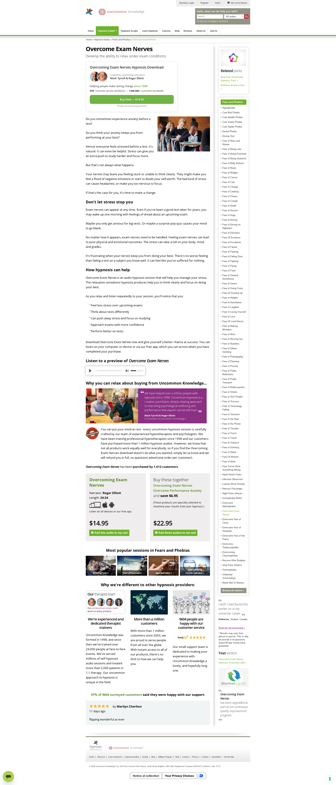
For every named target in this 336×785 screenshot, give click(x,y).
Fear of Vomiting (230, 447)
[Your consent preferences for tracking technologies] (330, 779)
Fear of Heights (230, 297)
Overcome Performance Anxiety (177, 490)
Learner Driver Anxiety (233, 484)
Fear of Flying (229, 266)
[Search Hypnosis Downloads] (246, 16)
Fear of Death (229, 205)
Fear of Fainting (230, 251)
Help (177, 766)
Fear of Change (230, 187)
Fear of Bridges (230, 172)
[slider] (108, 370)
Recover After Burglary (233, 560)
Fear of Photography (232, 356)
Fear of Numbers (230, 343)
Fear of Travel (229, 438)
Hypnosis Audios (106, 31)
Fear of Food (228, 270)
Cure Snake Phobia (232, 122)
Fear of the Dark (230, 419)
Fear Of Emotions (231, 237)
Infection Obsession (232, 479)
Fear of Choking (230, 191)
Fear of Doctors (230, 210)
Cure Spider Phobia (232, 126)
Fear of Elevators (231, 233)
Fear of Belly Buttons (233, 163)
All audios (231, 16)
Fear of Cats (228, 182)
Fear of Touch (229, 433)
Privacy (195, 766)
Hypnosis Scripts (129, 31)
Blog (177, 31)
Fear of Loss (228, 316)
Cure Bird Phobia (231, 112)
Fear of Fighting (230, 261)
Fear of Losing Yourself (234, 312)
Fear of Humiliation (231, 302)
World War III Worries (233, 582)
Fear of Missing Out (232, 339)
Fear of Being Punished (234, 153)
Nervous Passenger (232, 488)
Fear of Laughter (230, 307)
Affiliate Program (165, 766)
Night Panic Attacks (232, 493)
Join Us (213, 31)
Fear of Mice (228, 334)
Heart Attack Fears (231, 474)
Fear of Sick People (232, 396)
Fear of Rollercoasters (233, 387)
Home (91, 31)
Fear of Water (229, 452)
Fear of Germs (229, 283)
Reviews (188, 31)
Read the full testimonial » (232, 628)
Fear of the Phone (231, 423)
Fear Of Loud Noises (232, 321)
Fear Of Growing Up (232, 293)
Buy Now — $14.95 (132, 99)
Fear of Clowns (230, 196)
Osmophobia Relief (232, 498)
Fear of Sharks (229, 392)
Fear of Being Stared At (234, 158)
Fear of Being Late (231, 149)
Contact (185, 766)
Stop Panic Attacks (232, 565)
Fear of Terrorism (231, 414)
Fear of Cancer (229, 177)
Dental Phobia (229, 131)
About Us (201, 31)
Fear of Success (230, 401)
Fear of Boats (229, 168)
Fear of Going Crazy (232, 288)
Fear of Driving (229, 220)
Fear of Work (229, 461)
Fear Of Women (230, 457)
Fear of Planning (230, 361)
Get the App (229, 766)
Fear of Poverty (230, 366)
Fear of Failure (229, 247)
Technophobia (229, 570)
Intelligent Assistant (218, 21)
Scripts (145, 766)
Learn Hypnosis (150, 31)
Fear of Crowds (230, 201)
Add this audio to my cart (111, 532)
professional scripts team (105, 608)
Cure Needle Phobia (232, 117)
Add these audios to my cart (177, 532)
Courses (166, 31)
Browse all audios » (233, 590)
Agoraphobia (228, 107)
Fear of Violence (230, 442)
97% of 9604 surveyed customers (116, 694)
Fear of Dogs (229, 215)
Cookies (205, 766)
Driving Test (228, 136)
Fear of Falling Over (232, 256)
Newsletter (216, 766)
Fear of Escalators (231, 242)
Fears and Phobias (232, 102)
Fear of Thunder (230, 428)
